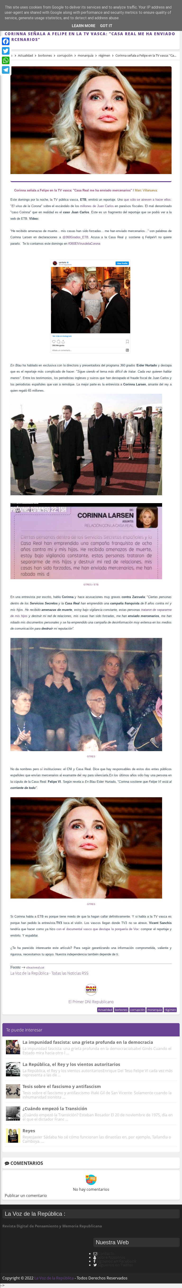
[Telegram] (5, 70)
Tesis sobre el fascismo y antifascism (62, 1086)
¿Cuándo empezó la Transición (55, 1108)
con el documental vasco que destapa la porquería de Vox (97, 929)
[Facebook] (5, 41)
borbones (121, 1010)
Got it (106, 26)
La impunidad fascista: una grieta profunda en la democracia (88, 1042)
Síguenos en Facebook (116, 1261)
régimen (170, 1010)
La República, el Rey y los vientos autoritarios (71, 1064)
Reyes (29, 1130)
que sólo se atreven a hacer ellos (147, 199)
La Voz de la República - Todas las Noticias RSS (49, 973)
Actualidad (105, 1010)
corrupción (137, 1010)
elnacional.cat (35, 967)
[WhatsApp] (5, 60)
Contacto (106, 1253)
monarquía (154, 1010)
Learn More (83, 26)
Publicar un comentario (26, 1195)
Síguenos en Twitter (115, 1265)
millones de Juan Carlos (97, 206)
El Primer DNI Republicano (91, 1001)
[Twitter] (5, 51)
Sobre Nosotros (111, 1257)
